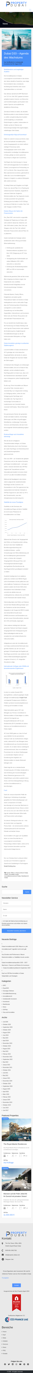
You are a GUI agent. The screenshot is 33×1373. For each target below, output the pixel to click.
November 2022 (7, 1056)
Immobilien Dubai (14, 874)
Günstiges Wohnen (8, 991)
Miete (4, 1338)
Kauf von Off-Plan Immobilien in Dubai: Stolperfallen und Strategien (13, 974)
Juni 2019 (5, 1107)
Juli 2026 (5, 1022)
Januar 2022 (6, 1064)
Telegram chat (9, 1259)
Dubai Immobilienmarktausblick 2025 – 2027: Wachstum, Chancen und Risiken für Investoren (15, 964)
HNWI (6, 874)
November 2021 (7, 1067)
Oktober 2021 (7, 1070)
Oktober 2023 (7, 1046)
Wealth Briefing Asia (9, 866)
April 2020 (6, 1091)
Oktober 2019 (7, 1105)
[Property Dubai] (16, 6)
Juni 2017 (5, 1110)
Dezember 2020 (7, 1081)
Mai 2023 (5, 1051)
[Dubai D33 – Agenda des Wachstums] (16, 40)
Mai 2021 (5, 1075)
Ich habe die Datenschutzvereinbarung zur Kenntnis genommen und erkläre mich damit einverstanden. (15, 923)
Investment (6, 1001)
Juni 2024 (5, 1035)
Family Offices (10, 873)
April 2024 (6, 1040)
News (4, 1007)
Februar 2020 (7, 1097)
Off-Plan (5, 1009)
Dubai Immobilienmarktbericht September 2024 (16, 968)
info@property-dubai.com (12, 1255)
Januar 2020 (6, 1099)
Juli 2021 (5, 1073)
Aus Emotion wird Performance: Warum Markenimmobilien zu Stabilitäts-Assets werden (15, 956)
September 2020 (7, 1086)
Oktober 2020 (7, 1083)
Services (5, 1344)
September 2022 (7, 1059)
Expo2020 (6, 988)
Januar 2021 (6, 1078)
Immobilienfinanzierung (9, 993)
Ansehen (16, 1136)
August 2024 (6, 1032)
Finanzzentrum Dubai (21, 873)
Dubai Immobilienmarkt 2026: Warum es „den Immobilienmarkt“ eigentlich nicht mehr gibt (15, 948)
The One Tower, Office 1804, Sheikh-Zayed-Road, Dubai (13, 1244)
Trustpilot (5, 1278)
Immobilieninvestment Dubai (12, 876)
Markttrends (6, 1004)
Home (4, 1331)
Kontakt (16, 1285)
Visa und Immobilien (9, 1012)
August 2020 (6, 1089)
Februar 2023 (7, 1054)
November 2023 (7, 1043)
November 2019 (7, 1102)
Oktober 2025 (7, 1024)
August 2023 (6, 1048)
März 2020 (6, 1094)
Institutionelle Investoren (10, 999)
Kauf (4, 1334)
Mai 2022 (5, 1062)
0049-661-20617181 (11, 1250)
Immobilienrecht (7, 996)
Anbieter (5, 1341)
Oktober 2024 (7, 1030)
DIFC (4, 985)
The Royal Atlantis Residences (15, 1144)
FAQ (4, 1350)
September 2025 (7, 1027)
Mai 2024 (5, 1038)
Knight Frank (23, 697)
